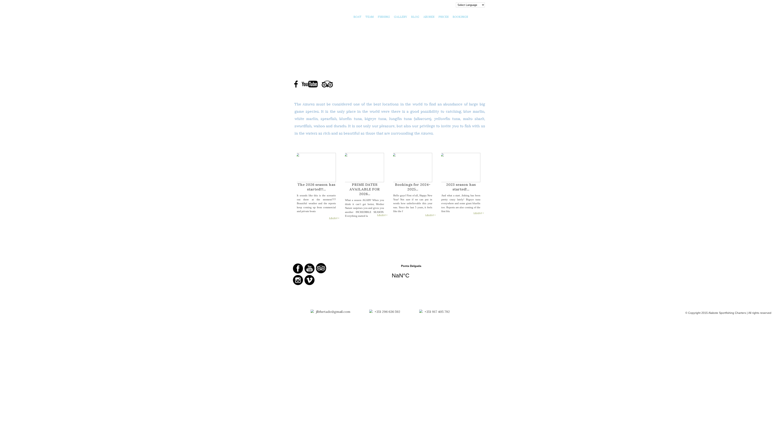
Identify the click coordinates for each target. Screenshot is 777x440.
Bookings (460, 17)
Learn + (334, 217)
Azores (428, 17)
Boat (357, 17)
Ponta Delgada (411, 274)
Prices (443, 17)
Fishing (384, 17)
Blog (415, 17)
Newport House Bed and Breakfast (462, 265)
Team (369, 17)
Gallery (400, 17)
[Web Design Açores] (16, 312)
